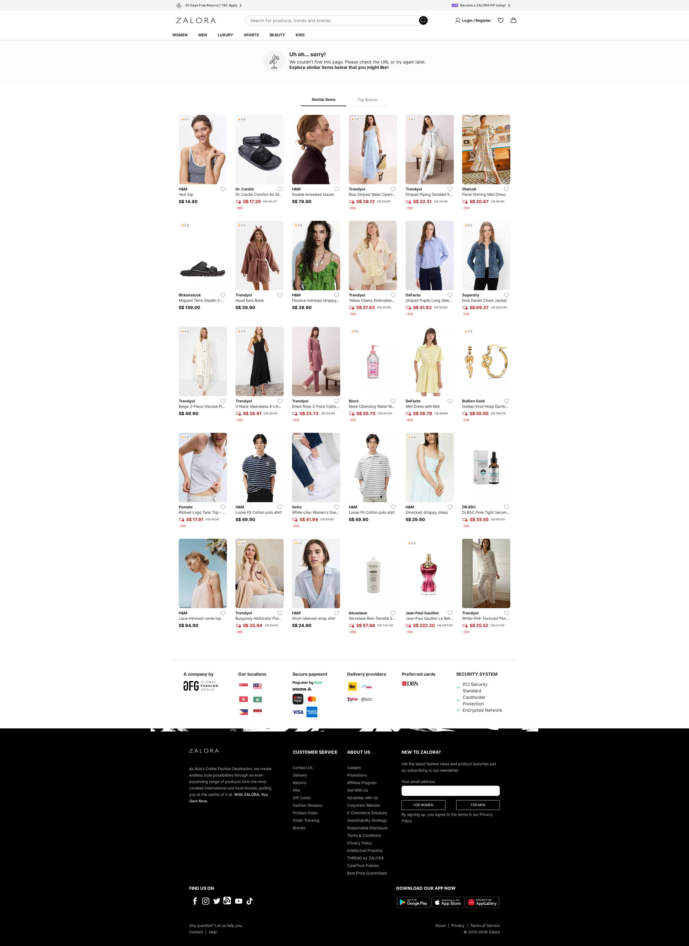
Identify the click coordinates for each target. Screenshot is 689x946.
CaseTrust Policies (363, 865)
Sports (251, 35)
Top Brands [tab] (367, 99)
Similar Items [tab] (324, 99)
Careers (354, 767)
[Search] (423, 20)
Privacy (458, 925)
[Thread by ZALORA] (227, 901)
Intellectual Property (365, 850)
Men (202, 35)
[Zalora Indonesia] (257, 712)
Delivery (300, 775)
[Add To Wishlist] (223, 189)
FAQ (296, 790)
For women (423, 805)
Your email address (418, 781)
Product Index (305, 812)
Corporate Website (363, 805)
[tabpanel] (344, 375)
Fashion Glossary (307, 805)
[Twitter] (216, 901)
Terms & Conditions (364, 835)
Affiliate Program (362, 782)
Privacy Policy (359, 843)
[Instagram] (205, 901)
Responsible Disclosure (367, 827)
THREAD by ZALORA (365, 858)
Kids (300, 35)
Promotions (357, 775)
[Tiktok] (284, 901)
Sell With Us (357, 790)
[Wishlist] (500, 20)
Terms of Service (485, 925)
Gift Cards (302, 797)
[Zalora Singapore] (243, 686)
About (440, 925)
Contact (196, 932)
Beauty (277, 35)
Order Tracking (306, 820)
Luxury (225, 35)
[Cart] (513, 20)
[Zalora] (196, 20)
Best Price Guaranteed (367, 873)
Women (180, 35)
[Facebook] (194, 901)
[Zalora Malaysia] (257, 686)
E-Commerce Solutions (367, 812)
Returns (299, 782)
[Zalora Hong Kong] (243, 699)
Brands (299, 827)
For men (478, 805)
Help (213, 932)
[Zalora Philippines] (243, 712)
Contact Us (302, 767)
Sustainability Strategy (367, 820)
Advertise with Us (362, 797)
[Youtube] (238, 901)
